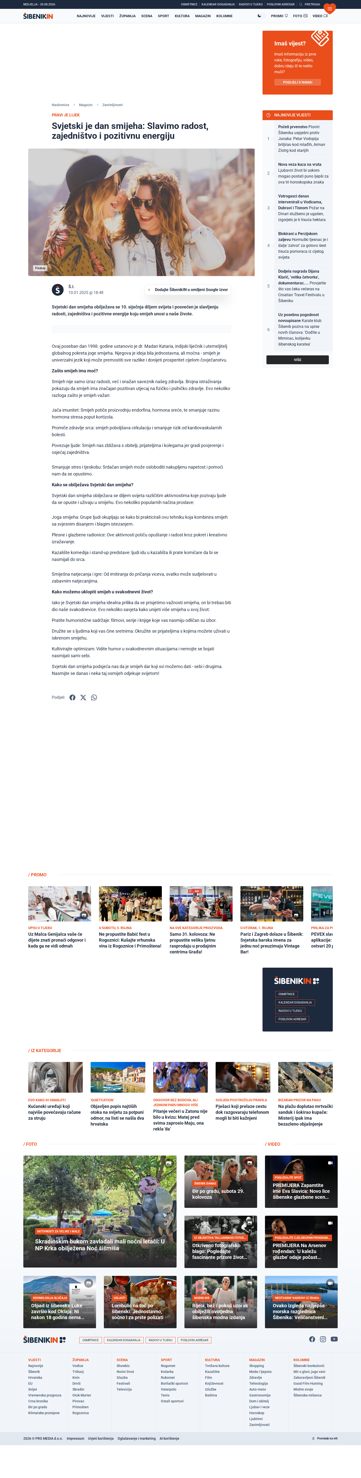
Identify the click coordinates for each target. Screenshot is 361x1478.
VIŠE (297, 360)
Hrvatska (35, 1378)
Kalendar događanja (295, 1002)
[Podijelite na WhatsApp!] (94, 697)
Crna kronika (38, 1401)
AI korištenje (169, 1438)
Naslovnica (60, 105)
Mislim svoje (303, 1389)
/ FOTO (30, 1144)
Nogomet (168, 1366)
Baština (211, 1395)
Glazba (122, 1378)
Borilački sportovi (174, 1383)
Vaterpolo (168, 1389)
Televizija (124, 1389)
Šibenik (34, 1372)
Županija (127, 16)
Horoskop (256, 1413)
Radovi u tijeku (290, 1011)
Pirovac (78, 1401)
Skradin (78, 1389)
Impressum (75, 1438)
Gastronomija (260, 1395)
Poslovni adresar (292, 1019)
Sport (163, 16)
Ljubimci (256, 1419)
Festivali (123, 1383)
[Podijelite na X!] (83, 697)
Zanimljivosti (112, 105)
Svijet (32, 1389)
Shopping (256, 1366)
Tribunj (78, 1372)
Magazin (203, 16)
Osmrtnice (286, 994)
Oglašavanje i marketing (137, 1438)
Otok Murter (81, 1395)
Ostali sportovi (172, 1401)
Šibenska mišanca (307, 1395)
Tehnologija (258, 1383)
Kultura (182, 16)
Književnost (214, 1383)
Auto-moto (257, 1389)
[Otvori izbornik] (330, 9)
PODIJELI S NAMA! (297, 82)
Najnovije (86, 16)
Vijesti (107, 16)
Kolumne (224, 16)
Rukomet (168, 1378)
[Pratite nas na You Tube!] (334, 1339)
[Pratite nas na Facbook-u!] (312, 1339)
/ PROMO (37, 874)
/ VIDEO (272, 1144)
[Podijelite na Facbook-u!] (72, 697)
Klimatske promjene (44, 1413)
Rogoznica (80, 1413)
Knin (76, 1378)
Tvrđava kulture (217, 1366)
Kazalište (212, 1372)
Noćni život (125, 1372)
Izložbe (210, 1389)
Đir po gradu (37, 1407)
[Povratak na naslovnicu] (38, 16)
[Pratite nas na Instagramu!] (323, 1339)
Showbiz (123, 1366)
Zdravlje (255, 1378)
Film (208, 1378)
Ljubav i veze (259, 1407)
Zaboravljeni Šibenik (309, 1378)
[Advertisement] (298, 790)
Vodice (77, 1366)
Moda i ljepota (260, 1372)
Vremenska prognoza (44, 1395)
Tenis (165, 1395)
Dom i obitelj (259, 1401)
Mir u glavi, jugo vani (309, 1372)
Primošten (80, 1407)
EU (30, 1383)
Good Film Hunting (308, 1383)
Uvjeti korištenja (101, 1438)
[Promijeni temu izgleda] (261, 15)
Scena (146, 16)
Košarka (167, 1372)
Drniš (76, 1383)
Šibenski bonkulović (308, 1366)
